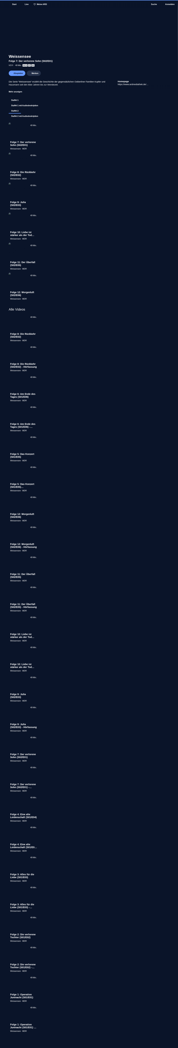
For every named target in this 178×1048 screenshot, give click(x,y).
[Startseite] (89, 4)
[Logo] (151, 72)
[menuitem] (3, 4)
